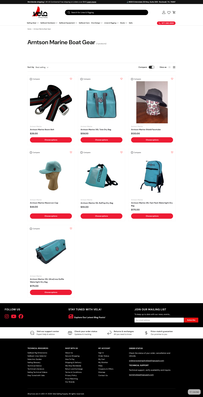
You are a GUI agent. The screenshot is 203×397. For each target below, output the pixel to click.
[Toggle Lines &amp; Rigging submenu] (117, 22)
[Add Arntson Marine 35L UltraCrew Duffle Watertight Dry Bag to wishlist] (71, 228)
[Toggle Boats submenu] (126, 22)
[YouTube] (13, 316)
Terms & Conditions (73, 372)
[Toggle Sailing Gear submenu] (37, 22)
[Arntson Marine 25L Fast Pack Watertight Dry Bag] (152, 176)
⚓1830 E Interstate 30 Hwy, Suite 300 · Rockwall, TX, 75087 (151, 2)
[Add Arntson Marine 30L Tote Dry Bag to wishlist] (121, 79)
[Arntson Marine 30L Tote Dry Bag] (102, 102)
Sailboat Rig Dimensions (37, 353)
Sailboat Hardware (47, 23)
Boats (122, 23)
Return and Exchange (74, 369)
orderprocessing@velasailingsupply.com (146, 360)
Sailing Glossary (33, 362)
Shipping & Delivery (73, 362)
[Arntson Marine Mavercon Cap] (51, 176)
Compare (143, 67)
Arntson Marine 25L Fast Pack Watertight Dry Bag (152, 204)
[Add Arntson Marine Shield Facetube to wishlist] (172, 79)
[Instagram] (7, 316)
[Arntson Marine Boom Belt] (51, 102)
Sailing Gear (31, 23)
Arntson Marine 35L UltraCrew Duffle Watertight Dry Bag (47, 280)
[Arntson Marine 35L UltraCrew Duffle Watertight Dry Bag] (51, 252)
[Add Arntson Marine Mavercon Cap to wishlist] (71, 152)
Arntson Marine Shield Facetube (146, 129)
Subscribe (191, 320)
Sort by (30, 67)
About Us (69, 353)
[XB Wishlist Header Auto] (169, 12)
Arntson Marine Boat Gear (42, 29)
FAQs (100, 366)
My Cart (101, 359)
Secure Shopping (72, 356)
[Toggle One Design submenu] (101, 22)
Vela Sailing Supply (60, 394)
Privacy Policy (71, 375)
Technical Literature (35, 369)
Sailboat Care (84, 23)
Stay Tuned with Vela (36, 375)
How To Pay (69, 359)
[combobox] (106, 12)
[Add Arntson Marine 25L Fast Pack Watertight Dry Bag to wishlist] (172, 152)
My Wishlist (103, 362)
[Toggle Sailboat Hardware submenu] (56, 22)
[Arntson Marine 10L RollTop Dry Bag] (102, 176)
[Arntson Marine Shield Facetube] (152, 102)
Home (29, 29)
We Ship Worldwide (73, 366)
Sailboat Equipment (67, 23)
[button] (174, 12)
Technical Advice (34, 366)
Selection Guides (34, 359)
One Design (95, 23)
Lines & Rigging (110, 23)
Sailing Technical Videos (37, 372)
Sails (131, 23)
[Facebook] (21, 316)
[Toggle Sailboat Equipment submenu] (76, 22)
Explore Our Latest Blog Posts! (89, 317)
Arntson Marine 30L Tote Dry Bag (96, 129)
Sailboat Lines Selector (37, 356)
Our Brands (70, 382)
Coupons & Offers (105, 369)
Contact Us (103, 375)
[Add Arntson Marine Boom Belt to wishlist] (71, 79)
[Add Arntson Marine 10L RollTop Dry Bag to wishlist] (121, 152)
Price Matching (71, 379)
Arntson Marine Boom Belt (42, 129)
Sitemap (101, 372)
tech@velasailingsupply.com (141, 375)
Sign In (101, 353)
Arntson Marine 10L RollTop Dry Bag (97, 203)
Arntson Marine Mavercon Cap (44, 203)
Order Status (103, 356)
